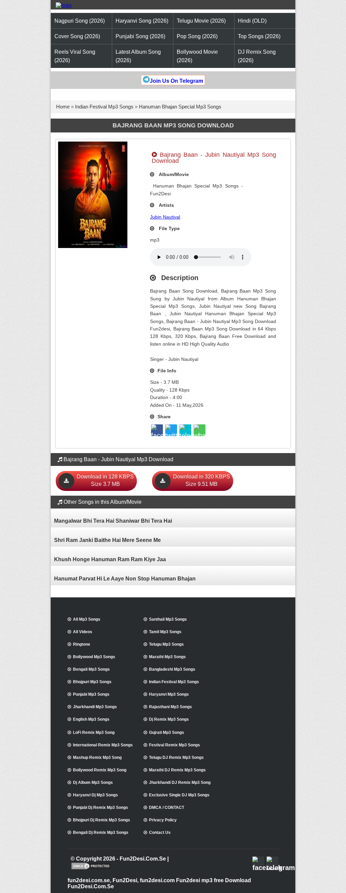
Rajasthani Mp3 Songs (170, 706)
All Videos (82, 631)
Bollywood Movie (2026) (197, 56)
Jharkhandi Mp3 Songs (95, 706)
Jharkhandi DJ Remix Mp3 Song (180, 782)
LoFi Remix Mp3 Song (94, 732)
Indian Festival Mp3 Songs (104, 106)
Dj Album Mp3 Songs (93, 782)
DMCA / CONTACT (166, 807)
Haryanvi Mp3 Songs (169, 694)
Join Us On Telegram (176, 81)
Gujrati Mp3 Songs (166, 732)
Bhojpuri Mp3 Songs (92, 681)
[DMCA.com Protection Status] (91, 868)
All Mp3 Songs (86, 619)
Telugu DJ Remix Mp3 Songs (176, 757)
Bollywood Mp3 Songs (94, 656)
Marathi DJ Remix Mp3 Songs (177, 770)
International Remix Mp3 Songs (103, 745)
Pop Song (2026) (197, 36)
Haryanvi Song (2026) (142, 21)
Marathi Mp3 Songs (167, 656)
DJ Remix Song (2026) (257, 56)
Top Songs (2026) (259, 36)
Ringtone (81, 644)
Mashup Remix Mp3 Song (97, 757)
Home (63, 106)
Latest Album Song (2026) (138, 56)
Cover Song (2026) (77, 36)
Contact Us (160, 832)
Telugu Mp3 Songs (166, 644)
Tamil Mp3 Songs (165, 631)
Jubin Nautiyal (165, 217)
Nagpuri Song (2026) (79, 21)
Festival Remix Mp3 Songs (174, 745)
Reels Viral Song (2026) (74, 56)
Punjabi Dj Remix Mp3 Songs (100, 807)
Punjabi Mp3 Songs (91, 694)
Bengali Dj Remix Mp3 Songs (100, 832)
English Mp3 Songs (91, 719)
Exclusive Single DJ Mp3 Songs (179, 795)
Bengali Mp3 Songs (91, 669)
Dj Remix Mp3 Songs (169, 719)
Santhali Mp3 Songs (168, 619)
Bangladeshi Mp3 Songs (172, 669)
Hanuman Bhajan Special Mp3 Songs (180, 106)
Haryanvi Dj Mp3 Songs (95, 795)
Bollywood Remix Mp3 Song (99, 770)
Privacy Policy (163, 820)
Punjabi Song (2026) (140, 36)
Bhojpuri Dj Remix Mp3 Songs (101, 820)
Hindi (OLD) (252, 21)
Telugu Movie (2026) (201, 21)
